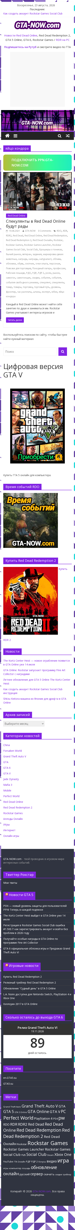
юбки (54, 291)
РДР (34, 272)
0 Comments (44, 230)
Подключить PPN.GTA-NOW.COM (32, 162)
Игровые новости (23, 965)
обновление (44, 1167)
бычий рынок (13, 254)
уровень (55, 287)
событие (45, 277)
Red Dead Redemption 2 (18, 240)
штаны (36, 291)
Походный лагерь (42, 268)
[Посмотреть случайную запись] (68, 136)
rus (23, 1155)
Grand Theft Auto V (14, 756)
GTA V (7, 773)
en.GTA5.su (10, 1077)
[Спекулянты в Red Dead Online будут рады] (37, 174)
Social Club (32, 249)
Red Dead (18, 235)
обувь (20, 263)
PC (63, 1111)
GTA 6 (7, 767)
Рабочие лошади (15, 272)
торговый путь (42, 287)
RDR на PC (63, 40)
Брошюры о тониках (50, 249)
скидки (36, 277)
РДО (28, 272)
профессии (59, 268)
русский (25, 1174)
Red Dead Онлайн (42, 240)
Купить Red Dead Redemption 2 (22, 976)
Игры (6, 824)
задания (37, 254)
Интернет (9, 830)
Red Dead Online (26, 35)
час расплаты (24, 291)
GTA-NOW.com (12, 859)
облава (57, 259)
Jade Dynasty (11, 779)
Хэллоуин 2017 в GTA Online (20, 1004)
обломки (11, 263)
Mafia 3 (7, 784)
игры (5, 1168)
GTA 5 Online (21, 1112)
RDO (59, 230)
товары (17, 287)
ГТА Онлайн (19, 1161)
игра (63, 1160)
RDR (65, 230)
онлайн (11, 1174)
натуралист (45, 259)
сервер (36, 1173)
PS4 (55, 1118)
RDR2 (8, 235)
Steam (50, 1155)
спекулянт (45, 282)
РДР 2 (41, 272)
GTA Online (38, 1111)
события (56, 277)
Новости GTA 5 (21, 895)
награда (22, 259)
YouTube (8, 1161)
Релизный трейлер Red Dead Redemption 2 (29, 982)
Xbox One (62, 1154)
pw (61, 1118)
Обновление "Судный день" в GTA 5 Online (29, 988)
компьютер (15, 1168)
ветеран (26, 254)
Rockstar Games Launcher (37, 244)
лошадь (26, 1168)
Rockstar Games (14, 244)
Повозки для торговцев (18, 268)
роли (48, 272)
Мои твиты (10, 882)
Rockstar (58, 240)
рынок (56, 272)
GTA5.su (8, 1083)
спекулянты (58, 282)
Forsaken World (12, 750)
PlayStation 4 (43, 1118)
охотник (29, 263)
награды (33, 259)
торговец (28, 287)
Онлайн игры (11, 836)
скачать (49, 1174)
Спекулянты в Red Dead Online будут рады (35, 223)
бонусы (42, 1161)
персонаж (54, 263)
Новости (9, 35)
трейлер (67, 1174)
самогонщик (24, 277)
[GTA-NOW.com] (37, 112)
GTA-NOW (30, 230)
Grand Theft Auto (12, 1106)
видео (52, 1161)
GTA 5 (8, 1111)
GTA (5, 762)
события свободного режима (22, 282)
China (6, 745)
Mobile (7, 790)
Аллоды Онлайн (13, 819)
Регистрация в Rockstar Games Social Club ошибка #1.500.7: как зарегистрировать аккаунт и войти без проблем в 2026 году (35, 929)
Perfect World (11, 796)
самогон (10, 277)
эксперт (46, 291)
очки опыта (41, 263)
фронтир (11, 291)
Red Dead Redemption (55, 235)
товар (9, 287)
